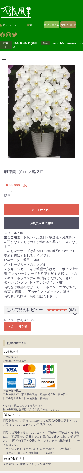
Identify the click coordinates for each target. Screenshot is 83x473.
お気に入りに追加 (41, 223)
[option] (41, 111)
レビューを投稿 (17, 326)
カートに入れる (41, 210)
